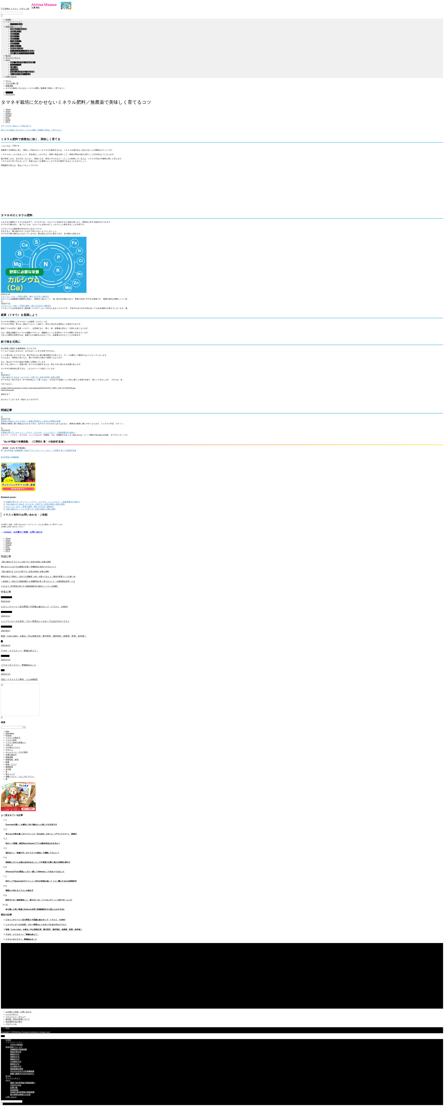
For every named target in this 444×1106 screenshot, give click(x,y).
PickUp (9, 735)
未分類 (8, 769)
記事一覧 (14, 67)
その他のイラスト (13, 747)
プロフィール (15, 65)
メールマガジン (12, 1014)
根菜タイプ (14, 39)
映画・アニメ (6, 627)
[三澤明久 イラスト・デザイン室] (36, 9)
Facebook (14, 70)
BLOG (8, 56)
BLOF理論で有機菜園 (10, 457)
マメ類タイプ (15, 46)
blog (3, 670)
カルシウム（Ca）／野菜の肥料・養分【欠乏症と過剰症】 (25, 296)
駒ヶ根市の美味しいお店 (20, 74)
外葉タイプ (14, 36)
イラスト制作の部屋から (16, 743)
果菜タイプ (14, 44)
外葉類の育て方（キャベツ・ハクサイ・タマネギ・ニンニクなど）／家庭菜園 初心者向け (38, 433)
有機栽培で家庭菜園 (18, 29)
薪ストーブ (10, 774)
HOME (8, 20)
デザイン (9, 750)
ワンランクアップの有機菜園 (22, 51)
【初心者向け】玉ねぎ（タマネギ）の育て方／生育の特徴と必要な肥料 (30, 377)
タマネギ (8, 126)
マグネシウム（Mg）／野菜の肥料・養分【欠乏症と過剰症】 (26, 306)
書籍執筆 (9, 767)
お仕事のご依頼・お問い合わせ (18, 1012)
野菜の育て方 (15, 32)
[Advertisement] (222, 189)
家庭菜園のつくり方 (14, 27)
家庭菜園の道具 (16, 49)
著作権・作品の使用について (18, 1019)
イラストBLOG (16, 24)
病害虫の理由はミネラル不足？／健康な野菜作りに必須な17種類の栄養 (30, 421)
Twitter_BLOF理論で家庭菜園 (22, 72)
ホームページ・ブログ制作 (17, 752)
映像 (7, 762)
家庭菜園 (9, 92)
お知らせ (9, 745)
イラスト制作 (6, 597)
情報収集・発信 (12, 760)
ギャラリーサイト (13, 58)
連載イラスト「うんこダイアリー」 (20, 777)
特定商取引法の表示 (14, 1022)
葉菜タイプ (14, 34)
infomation (5, 656)
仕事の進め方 (11, 755)
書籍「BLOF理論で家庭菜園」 (22, 62)
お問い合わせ (11, 77)
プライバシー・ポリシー (16, 1017)
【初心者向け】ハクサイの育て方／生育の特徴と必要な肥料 (31, 509)
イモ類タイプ (15, 41)
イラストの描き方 (13, 738)
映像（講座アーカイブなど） (22, 53)
